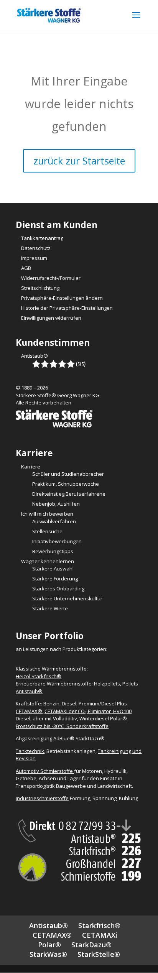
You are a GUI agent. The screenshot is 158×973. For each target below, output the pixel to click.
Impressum (34, 258)
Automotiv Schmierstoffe (45, 771)
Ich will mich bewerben (47, 513)
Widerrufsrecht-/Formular (51, 277)
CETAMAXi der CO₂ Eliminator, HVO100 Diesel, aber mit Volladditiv (74, 715)
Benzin (51, 703)
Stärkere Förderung (55, 578)
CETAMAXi (99, 935)
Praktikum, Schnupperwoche (65, 483)
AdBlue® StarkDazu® (79, 738)
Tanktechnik (30, 751)
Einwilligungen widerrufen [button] (51, 317)
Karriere (30, 466)
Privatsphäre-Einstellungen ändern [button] (62, 297)
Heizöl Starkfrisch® (38, 676)
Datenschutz (36, 248)
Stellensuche (47, 531)
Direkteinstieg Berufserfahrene (68, 493)
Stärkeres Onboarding (58, 588)
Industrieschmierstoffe (42, 798)
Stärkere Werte (50, 608)
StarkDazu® (91, 944)
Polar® (49, 944)
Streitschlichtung (40, 287)
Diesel (69, 703)
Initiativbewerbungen (57, 541)
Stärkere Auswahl (53, 568)
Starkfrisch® (99, 925)
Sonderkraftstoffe (87, 726)
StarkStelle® (98, 954)
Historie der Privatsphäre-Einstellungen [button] (67, 307)
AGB (26, 268)
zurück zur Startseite (79, 160)
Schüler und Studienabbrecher (68, 473)
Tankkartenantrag (42, 238)
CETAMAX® (52, 935)
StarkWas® (48, 954)
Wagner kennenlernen (47, 561)
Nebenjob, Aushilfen (56, 503)
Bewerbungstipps (52, 551)
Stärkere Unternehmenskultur (67, 598)
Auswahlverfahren (54, 521)
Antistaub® (34, 355)
